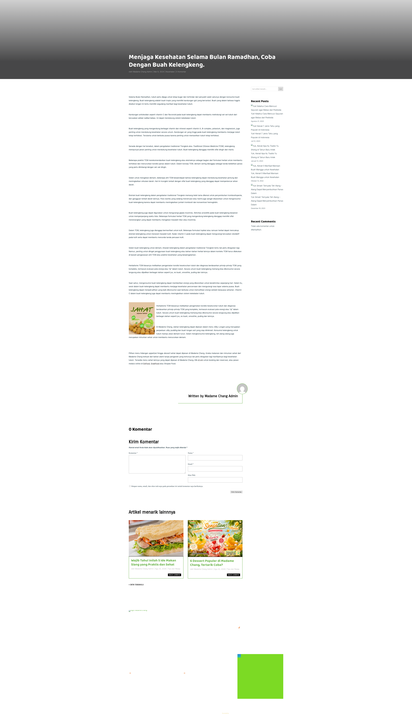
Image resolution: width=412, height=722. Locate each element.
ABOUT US (188, 618)
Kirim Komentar (236, 492)
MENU (186, 611)
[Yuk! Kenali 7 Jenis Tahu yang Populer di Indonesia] (267, 128)
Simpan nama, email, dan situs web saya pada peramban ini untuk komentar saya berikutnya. (167, 486)
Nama (191, 453)
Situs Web (191, 475)
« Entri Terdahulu (136, 585)
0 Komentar (181, 72)
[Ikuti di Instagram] (239, 656)
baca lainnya (174, 575)
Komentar (133, 453)
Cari (280, 89)
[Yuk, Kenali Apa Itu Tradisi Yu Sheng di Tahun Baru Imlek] (267, 148)
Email (191, 464)
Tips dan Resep (174, 569)
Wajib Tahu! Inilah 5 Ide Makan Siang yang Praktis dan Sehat (153, 562)
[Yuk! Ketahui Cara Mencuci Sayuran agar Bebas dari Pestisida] (267, 108)
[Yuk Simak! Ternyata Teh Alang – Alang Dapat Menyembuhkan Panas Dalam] (267, 189)
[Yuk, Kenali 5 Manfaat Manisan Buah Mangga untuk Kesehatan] (267, 167)
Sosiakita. (225, 713)
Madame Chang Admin (142, 72)
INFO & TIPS (188, 615)
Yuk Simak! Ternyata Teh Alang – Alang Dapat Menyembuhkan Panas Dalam (267, 201)
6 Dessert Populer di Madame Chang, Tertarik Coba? (212, 563)
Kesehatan (170, 72)
